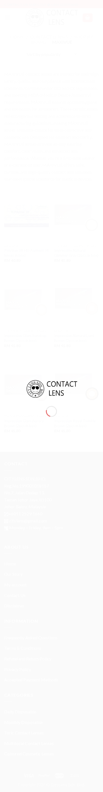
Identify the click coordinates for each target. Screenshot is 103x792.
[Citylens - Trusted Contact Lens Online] (51, 388)
